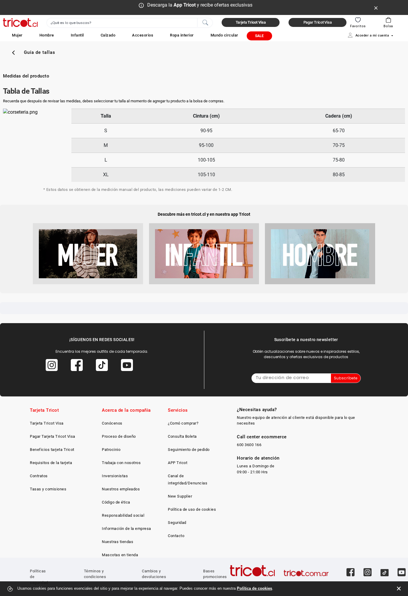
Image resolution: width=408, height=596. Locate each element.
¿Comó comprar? (183, 423)
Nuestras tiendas (117, 541)
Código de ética (116, 502)
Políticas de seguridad (39, 577)
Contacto (176, 535)
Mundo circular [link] (224, 35)
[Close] (376, 7)
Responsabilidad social (123, 515)
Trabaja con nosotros (121, 462)
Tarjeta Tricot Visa (47, 423)
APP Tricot (177, 462)
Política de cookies (254, 588)
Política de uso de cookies (192, 509)
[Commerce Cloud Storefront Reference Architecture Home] (20, 22)
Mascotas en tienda (120, 555)
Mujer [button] (17, 35)
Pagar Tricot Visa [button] (317, 22)
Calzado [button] (108, 35)
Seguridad (177, 522)
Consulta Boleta (182, 436)
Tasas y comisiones (48, 489)
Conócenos (112, 423)
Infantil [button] (77, 35)
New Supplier (180, 496)
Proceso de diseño (119, 436)
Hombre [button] (46, 35)
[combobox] (129, 22)
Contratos (39, 476)
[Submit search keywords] (205, 22)
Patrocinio (111, 449)
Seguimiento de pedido (189, 449)
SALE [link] (259, 36)
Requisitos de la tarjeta (51, 462)
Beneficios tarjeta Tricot (52, 449)
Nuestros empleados (121, 489)
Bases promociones (215, 574)
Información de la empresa (126, 528)
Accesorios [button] (142, 35)
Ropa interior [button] (182, 35)
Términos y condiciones (95, 574)
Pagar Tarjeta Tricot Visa (52, 436)
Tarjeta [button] (251, 22)
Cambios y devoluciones (154, 574)
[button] (17, 35)
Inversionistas (115, 476)
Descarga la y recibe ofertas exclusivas (199, 5)
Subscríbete (346, 378)
